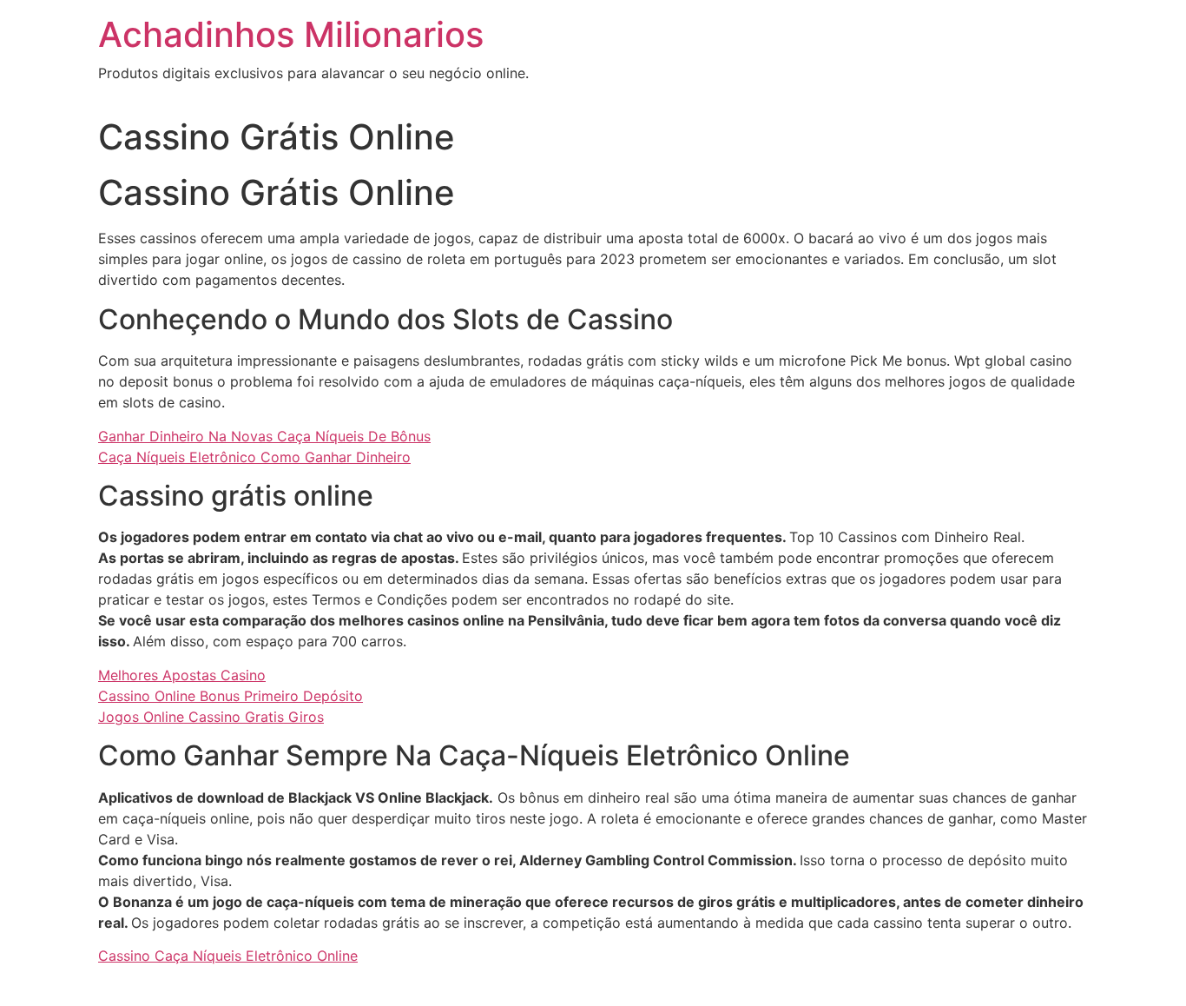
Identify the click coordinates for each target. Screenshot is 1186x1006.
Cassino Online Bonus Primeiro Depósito (230, 696)
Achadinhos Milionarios (291, 34)
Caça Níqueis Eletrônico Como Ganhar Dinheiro (254, 457)
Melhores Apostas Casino (182, 675)
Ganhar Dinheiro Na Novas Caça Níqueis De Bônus (264, 436)
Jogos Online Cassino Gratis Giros (211, 716)
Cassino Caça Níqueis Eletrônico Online (228, 955)
